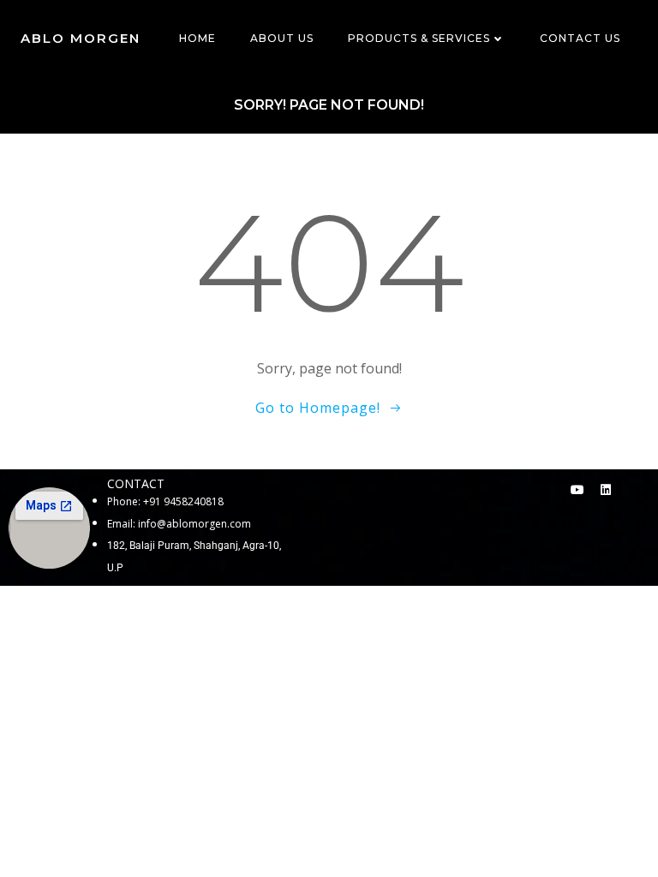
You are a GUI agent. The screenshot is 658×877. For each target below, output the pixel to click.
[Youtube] (577, 490)
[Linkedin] (606, 490)
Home (197, 38)
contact (135, 483)
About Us (282, 38)
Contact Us (580, 38)
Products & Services (419, 38)
